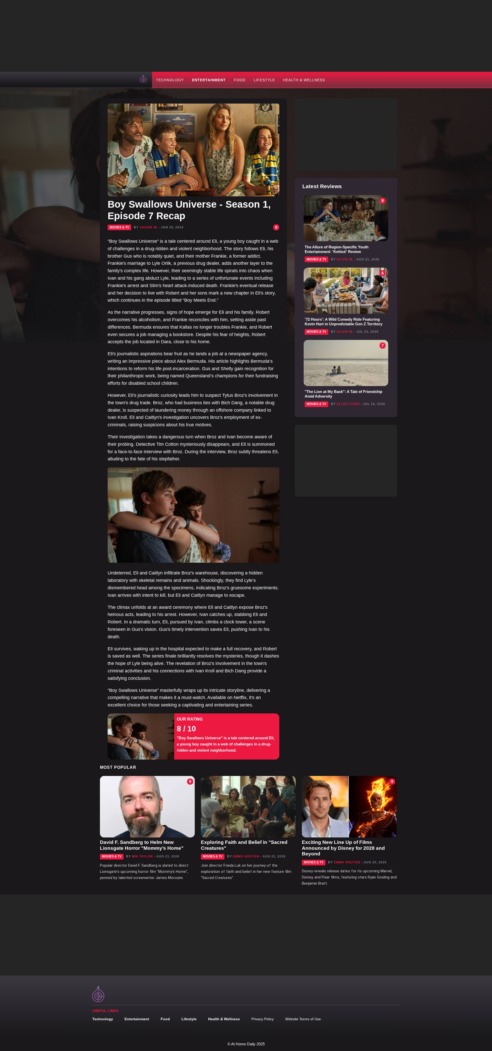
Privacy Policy (262, 1019)
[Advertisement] (246, 36)
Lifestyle (264, 80)
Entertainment (209, 80)
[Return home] (144, 80)
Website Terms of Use (303, 1019)
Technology (170, 80)
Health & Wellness (304, 80)
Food (239, 80)
